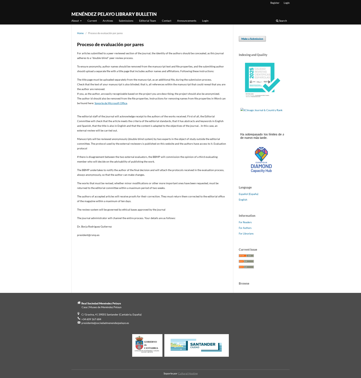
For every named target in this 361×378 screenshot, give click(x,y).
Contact (166, 20)
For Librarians (246, 233)
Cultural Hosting (188, 373)
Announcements (186, 20)
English (243, 199)
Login (205, 20)
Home (80, 33)
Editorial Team (147, 20)
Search (282, 20)
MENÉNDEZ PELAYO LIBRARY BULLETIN (114, 14)
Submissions (126, 20)
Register (274, 2)
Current (92, 20)
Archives (108, 20)
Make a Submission (252, 38)
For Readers (245, 222)
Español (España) (248, 193)
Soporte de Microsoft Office (111, 103)
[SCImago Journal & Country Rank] (261, 110)
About (75, 20)
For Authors (245, 227)
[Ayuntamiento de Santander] (196, 356)
